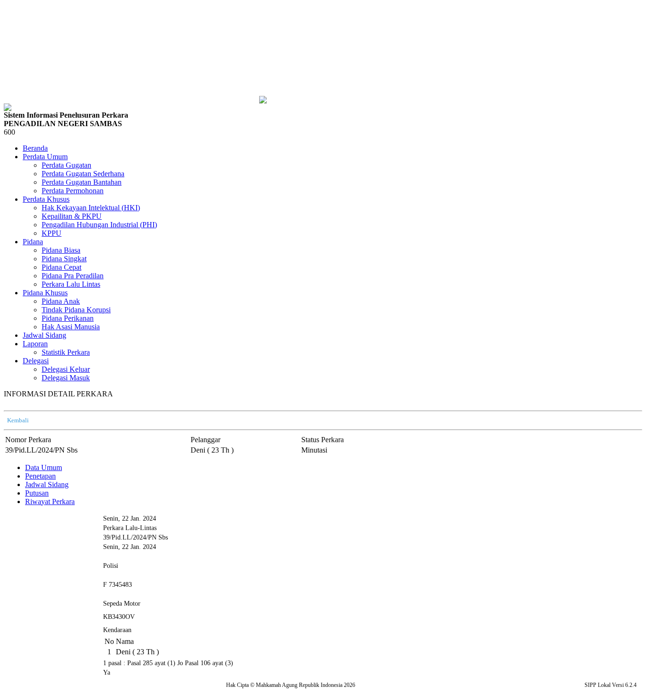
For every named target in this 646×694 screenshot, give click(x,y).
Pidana (33, 242)
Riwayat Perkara (50, 501)
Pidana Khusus (45, 293)
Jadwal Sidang (47, 484)
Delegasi (36, 361)
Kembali (18, 420)
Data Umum (43, 467)
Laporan (35, 344)
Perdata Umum (45, 157)
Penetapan (40, 476)
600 (9, 132)
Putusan (37, 493)
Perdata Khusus (46, 199)
